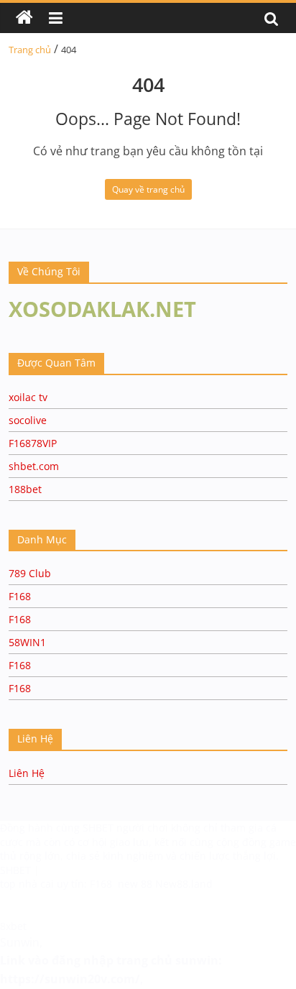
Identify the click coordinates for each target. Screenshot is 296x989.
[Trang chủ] (24, 18)
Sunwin (20, 942)
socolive (28, 420)
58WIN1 (27, 642)
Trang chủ (30, 49)
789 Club (30, 573)
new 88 (135, 884)
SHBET (99, 827)
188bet (25, 489)
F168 (20, 596)
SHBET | (20, 870)
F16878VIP (33, 443)
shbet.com (34, 466)
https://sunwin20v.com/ (70, 979)
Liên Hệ (27, 773)
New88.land (184, 884)
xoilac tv (28, 397)
